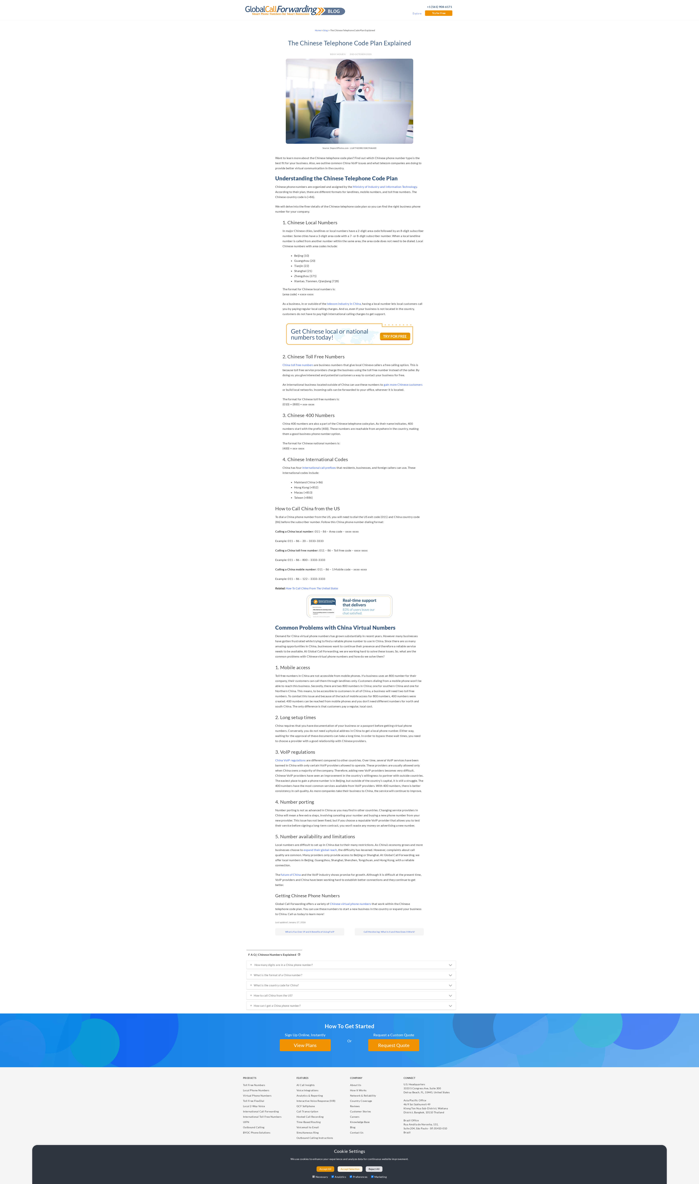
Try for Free (438, 13)
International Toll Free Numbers (262, 1116)
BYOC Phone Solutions (256, 1132)
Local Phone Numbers (256, 1090)
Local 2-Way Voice (254, 1106)
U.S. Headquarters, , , (427, 1088)
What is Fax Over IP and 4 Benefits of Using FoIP (309, 931)
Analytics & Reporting (310, 1095)
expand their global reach (320, 850)
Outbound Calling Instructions (315, 1137)
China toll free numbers (298, 365)
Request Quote (394, 1045)
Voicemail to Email (308, 1127)
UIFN (246, 1122)
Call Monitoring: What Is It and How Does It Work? (389, 931)
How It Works (358, 1090)
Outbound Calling (253, 1127)
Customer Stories (360, 1111)
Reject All (374, 1169)
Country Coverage (361, 1100)
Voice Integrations (307, 1090)
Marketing (380, 1176)
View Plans (305, 1045)
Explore (417, 13)
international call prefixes (319, 467)
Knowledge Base (360, 1122)
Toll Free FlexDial (253, 1100)
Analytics (340, 1176)
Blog (353, 1127)
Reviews (355, 1106)
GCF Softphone (306, 1106)
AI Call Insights (306, 1085)
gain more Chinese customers (403, 384)
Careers (355, 1116)
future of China (291, 874)
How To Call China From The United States (312, 588)
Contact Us (356, 1132)
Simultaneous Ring (308, 1132)
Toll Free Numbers (254, 1085)
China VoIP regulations (290, 760)
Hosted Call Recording (310, 1116)
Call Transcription (307, 1111)
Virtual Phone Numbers (257, 1095)
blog (325, 30)
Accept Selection (350, 1169)
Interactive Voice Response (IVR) (316, 1100)
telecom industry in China (344, 303)
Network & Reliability (363, 1095)
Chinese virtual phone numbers (350, 903)
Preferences (360, 1176)
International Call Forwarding (261, 1111)
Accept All (325, 1169)
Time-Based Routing (309, 1122)
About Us (355, 1085)
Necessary (322, 1176)
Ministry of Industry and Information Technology (385, 186)
